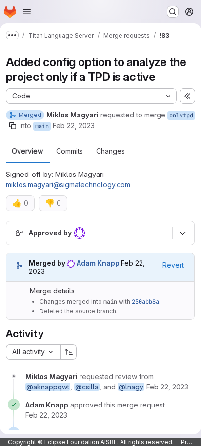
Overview (27, 151)
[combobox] (33, 352)
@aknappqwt (47, 387)
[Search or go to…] (173, 12)
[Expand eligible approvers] (182, 233)
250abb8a (145, 302)
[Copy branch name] (13, 126)
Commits (69, 151)
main (42, 126)
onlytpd (181, 115)
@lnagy (131, 387)
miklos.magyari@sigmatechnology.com (68, 184)
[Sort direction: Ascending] (69, 352)
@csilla (87, 387)
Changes (110, 151)
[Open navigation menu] (27, 11)
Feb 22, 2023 (74, 125)
